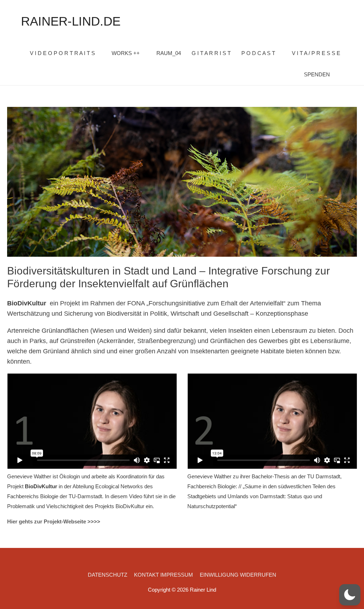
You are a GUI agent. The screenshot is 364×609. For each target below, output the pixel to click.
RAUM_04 (168, 53)
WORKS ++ (126, 53)
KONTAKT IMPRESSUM (163, 575)
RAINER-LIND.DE (71, 21)
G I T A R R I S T (211, 53)
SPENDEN (317, 74)
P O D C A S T (258, 53)
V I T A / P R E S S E (316, 53)
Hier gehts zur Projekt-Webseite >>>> (53, 521)
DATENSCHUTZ (107, 575)
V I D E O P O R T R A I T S (62, 53)
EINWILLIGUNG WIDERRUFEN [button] (238, 575)
